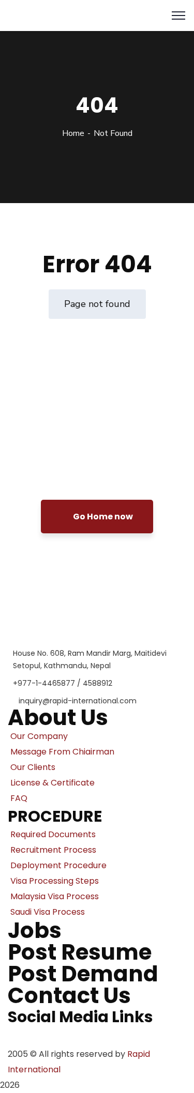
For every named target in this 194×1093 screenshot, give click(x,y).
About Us (58, 717)
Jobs (35, 930)
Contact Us (69, 995)
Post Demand (83, 974)
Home (73, 133)
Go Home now (102, 516)
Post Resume (80, 952)
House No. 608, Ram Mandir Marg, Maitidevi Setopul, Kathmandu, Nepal (90, 659)
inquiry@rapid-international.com (78, 701)
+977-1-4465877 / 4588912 (62, 683)
